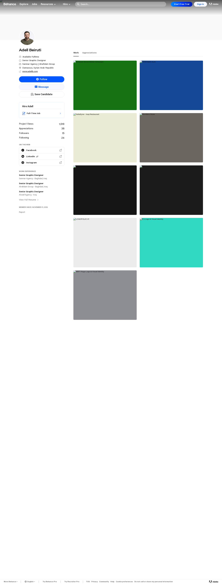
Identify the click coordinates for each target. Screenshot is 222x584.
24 (62, 137)
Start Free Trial (181, 4)
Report (22, 212)
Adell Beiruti (81, 106)
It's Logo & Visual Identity (157, 260)
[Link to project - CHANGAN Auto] (171, 85)
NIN (144, 208)
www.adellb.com (30, 71)
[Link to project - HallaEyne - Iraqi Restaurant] (105, 138)
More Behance (10, 582)
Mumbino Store (151, 155)
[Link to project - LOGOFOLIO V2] (105, 190)
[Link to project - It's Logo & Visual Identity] (171, 242)
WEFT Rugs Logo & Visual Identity (95, 313)
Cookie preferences (124, 581)
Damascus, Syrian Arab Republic (38, 68)
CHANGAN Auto (151, 103)
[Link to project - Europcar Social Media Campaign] (105, 85)
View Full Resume (28, 199)
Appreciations (89, 52)
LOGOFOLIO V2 (85, 208)
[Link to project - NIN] (171, 190)
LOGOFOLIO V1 (85, 260)
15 (63, 133)
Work (76, 52)
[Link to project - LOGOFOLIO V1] (105, 242)
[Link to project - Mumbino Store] (171, 138)
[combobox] (122, 4)
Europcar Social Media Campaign (95, 103)
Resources (47, 4)
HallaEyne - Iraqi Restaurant (92, 155)
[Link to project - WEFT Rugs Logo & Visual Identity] (105, 295)
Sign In (200, 4)
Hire (65, 4)
